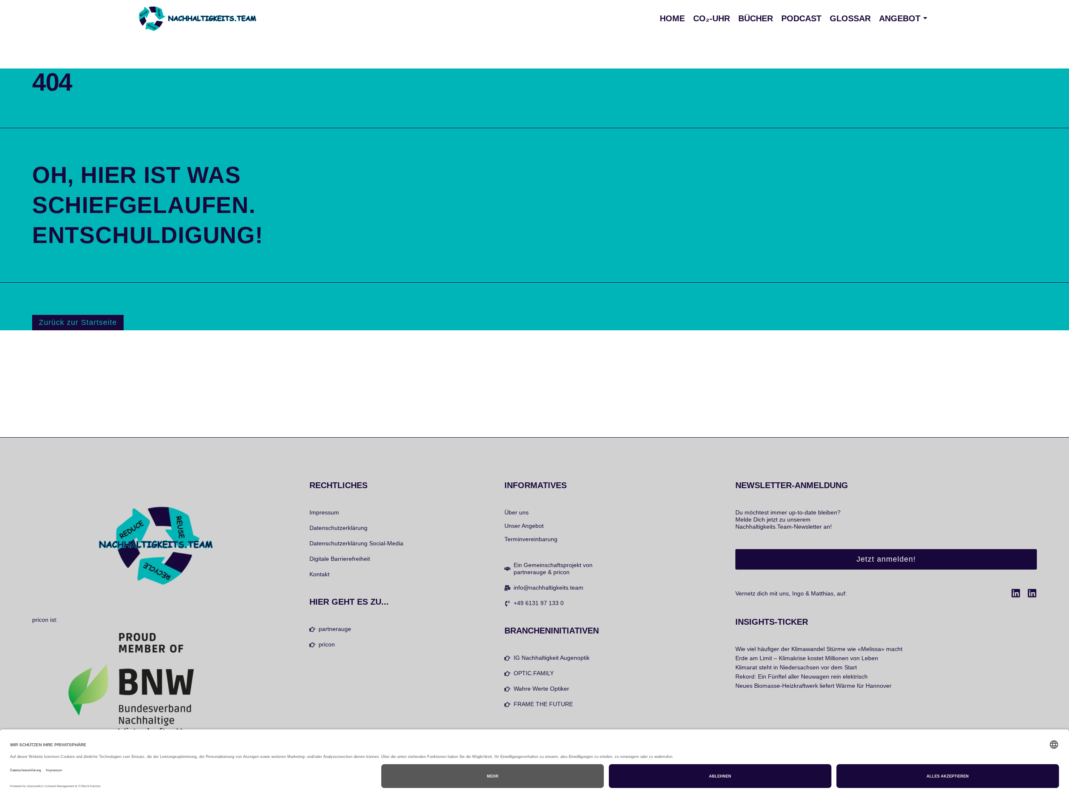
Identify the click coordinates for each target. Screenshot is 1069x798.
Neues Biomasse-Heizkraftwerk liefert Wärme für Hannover (813, 685)
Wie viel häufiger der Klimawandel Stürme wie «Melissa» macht (818, 649)
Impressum (324, 512)
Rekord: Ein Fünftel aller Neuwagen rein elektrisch (801, 676)
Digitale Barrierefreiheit (339, 558)
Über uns (516, 512)
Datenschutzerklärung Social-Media (356, 543)
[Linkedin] (1016, 593)
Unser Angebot (524, 525)
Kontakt (319, 574)
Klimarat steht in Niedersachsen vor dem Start (796, 667)
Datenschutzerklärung (338, 527)
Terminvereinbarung (530, 539)
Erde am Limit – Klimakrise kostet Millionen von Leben (806, 658)
